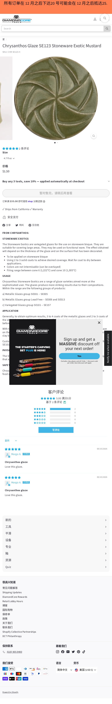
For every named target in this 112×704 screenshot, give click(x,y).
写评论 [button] (56, 429)
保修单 (6, 614)
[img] (13, 449)
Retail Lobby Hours (12, 601)
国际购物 (7, 610)
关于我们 (7, 623)
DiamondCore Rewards (14, 597)
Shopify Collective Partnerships (19, 632)
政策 (5, 619)
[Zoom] (93, 136)
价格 (5, 166)
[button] (10, 148)
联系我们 (7, 627)
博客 (5, 605)
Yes (79, 356)
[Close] (99, 322)
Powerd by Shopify (10, 692)
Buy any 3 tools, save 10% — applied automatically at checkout (43, 181)
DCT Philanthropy (12, 636)
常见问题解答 (10, 588)
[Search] (107, 28)
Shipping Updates (12, 592)
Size (5, 152)
